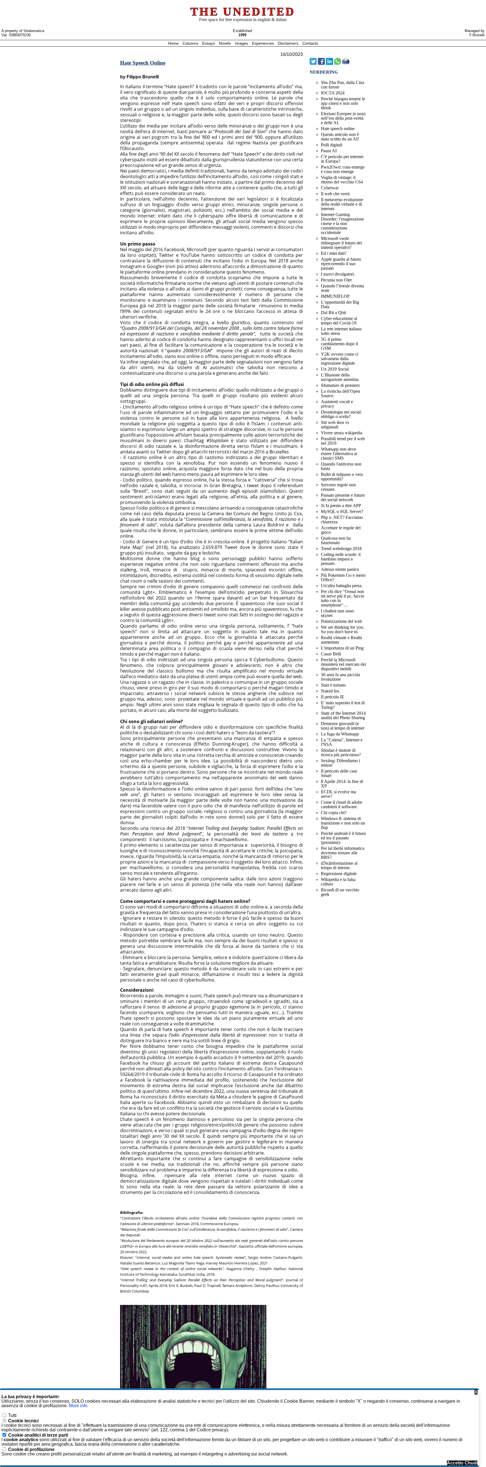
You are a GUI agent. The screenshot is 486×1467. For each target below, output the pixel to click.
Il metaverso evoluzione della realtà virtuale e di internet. (342, 204)
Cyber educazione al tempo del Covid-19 (339, 320)
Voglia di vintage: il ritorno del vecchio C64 (342, 179)
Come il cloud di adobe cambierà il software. (341, 804)
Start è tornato (333, 685)
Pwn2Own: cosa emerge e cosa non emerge (342, 169)
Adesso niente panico (340, 569)
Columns (190, 43)
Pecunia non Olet (336, 280)
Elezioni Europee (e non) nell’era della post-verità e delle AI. (343, 118)
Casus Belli (331, 653)
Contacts (310, 43)
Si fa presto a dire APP (341, 505)
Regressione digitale (339, 873)
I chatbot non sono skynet (337, 613)
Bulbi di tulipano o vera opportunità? (342, 476)
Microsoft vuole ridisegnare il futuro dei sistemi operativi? (341, 243)
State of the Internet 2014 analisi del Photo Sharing (343, 715)
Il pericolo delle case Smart (339, 773)
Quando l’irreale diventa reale (342, 288)
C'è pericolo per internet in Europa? (342, 158)
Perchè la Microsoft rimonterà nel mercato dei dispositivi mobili (343, 664)
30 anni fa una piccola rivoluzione (340, 677)
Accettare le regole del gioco (341, 530)
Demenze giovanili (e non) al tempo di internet (342, 725)
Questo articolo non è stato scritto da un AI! (340, 136)
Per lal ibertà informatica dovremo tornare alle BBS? (342, 853)
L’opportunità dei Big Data (340, 304)
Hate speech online (338, 128)
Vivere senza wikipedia (341, 432)
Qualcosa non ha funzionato (336, 540)
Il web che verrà (335, 193)
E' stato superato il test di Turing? (343, 705)
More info (78, 1405)
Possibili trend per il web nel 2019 (343, 441)
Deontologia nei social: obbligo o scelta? (341, 414)
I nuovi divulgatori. (338, 274)
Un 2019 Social (335, 369)
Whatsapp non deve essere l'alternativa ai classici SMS (339, 453)
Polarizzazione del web (341, 621)
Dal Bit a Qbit (333, 312)
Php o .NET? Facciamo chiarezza (342, 519)
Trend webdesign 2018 (341, 548)
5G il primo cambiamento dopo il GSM (339, 344)
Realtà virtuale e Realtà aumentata (341, 639)
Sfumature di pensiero (340, 385)
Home (174, 43)
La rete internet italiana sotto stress (341, 331)
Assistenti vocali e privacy (337, 403)
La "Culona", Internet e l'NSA (342, 742)
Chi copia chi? (333, 812)
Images (242, 43)
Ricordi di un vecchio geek (340, 892)
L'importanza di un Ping (342, 648)
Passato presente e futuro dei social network (343, 497)
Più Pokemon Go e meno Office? (343, 577)
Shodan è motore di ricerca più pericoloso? (341, 752)
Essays (209, 43)
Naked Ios (330, 691)
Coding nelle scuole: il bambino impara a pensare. (341, 559)
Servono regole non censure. (338, 487)
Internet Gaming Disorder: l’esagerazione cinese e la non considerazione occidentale (342, 223)
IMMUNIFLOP (335, 296)
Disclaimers (289, 43)
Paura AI (329, 150)
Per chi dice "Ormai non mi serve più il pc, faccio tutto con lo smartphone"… (342, 598)
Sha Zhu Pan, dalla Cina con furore (342, 84)
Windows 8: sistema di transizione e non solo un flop (343, 823)
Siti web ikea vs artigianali (335, 424)
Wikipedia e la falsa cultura (338, 881)
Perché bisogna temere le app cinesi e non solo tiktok (343, 103)
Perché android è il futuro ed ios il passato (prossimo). (343, 838)
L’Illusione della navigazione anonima (340, 377)
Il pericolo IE (332, 696)
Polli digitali (331, 144)
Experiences (263, 43)
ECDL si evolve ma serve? (338, 794)
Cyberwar (330, 187)
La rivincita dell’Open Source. (340, 393)
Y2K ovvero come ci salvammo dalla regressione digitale (339, 358)
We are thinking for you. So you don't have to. (342, 629)
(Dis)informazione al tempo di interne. (339, 865)
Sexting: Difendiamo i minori (340, 762)
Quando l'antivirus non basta (341, 466)
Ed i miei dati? (333, 253)
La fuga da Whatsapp (340, 734)
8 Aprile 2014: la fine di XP (342, 783)
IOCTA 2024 (333, 92)
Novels (225, 43)
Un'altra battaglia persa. (342, 585)
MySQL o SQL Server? (342, 511)
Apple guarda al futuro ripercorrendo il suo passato (341, 264)
